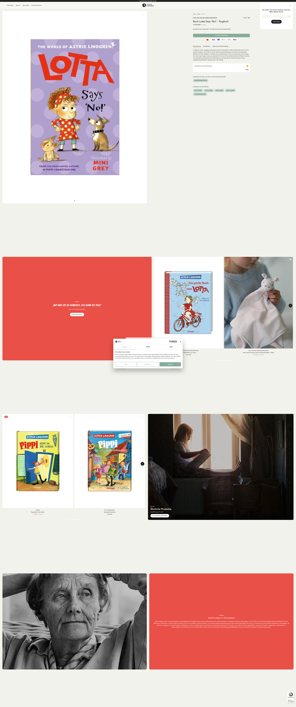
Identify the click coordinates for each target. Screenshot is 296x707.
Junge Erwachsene (200, 94)
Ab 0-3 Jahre (198, 90)
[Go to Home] (148, 5)
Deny (125, 364)
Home (194, 14)
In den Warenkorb (221, 35)
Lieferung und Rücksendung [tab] (220, 46)
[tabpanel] (221, 54)
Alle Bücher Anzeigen (159, 515)
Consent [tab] (125, 347)
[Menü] (293, 692)
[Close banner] (180, 341)
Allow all (170, 364)
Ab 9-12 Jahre (230, 90)
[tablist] (221, 46)
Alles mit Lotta (77, 314)
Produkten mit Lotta (201, 80)
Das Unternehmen (36, 5)
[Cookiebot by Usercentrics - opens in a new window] (170, 341)
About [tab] (171, 346)
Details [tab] (148, 346)
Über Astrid (26, 5)
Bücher (203, 14)
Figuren (18, 5)
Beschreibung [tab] (197, 46)
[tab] (74, 200)
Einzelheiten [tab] (206, 46)
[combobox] (276, 16)
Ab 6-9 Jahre (219, 90)
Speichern (276, 21)
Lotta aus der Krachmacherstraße (205, 17)
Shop (199, 14)
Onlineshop (10, 5)
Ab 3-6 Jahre (208, 90)
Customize (147, 364)
